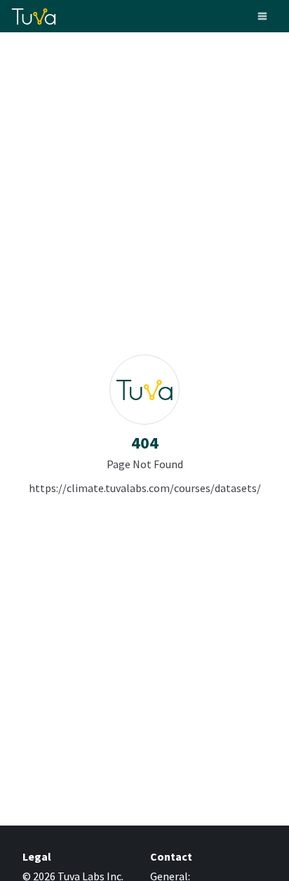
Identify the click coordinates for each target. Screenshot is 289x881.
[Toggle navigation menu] (262, 16)
